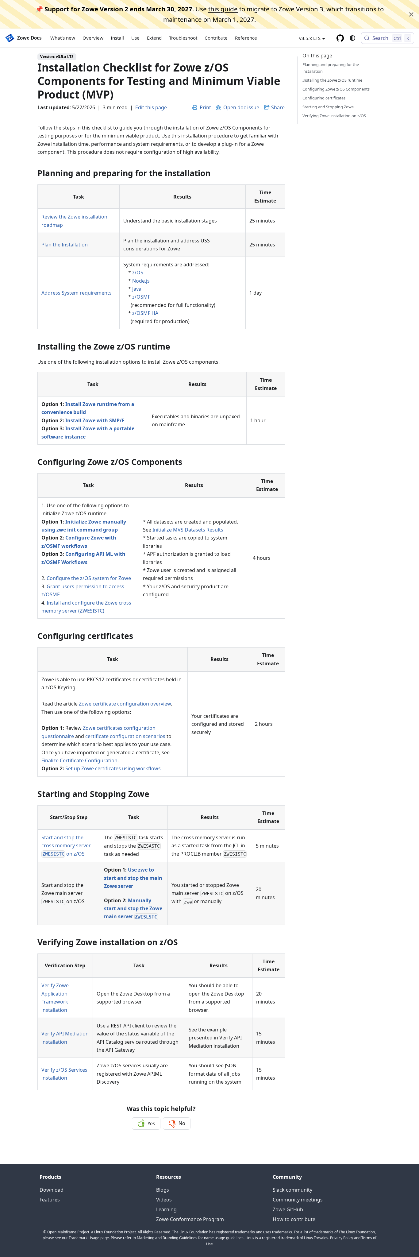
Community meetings (298, 1199)
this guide (223, 9)
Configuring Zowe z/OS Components (336, 89)
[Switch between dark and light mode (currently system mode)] (352, 38)
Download (51, 1189)
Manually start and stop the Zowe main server (133, 908)
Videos (164, 1199)
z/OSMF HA (145, 313)
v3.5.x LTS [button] (310, 38)
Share (278, 107)
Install (117, 38)
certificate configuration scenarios (125, 736)
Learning (166, 1209)
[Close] (411, 14)
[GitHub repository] (340, 38)
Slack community (292, 1189)
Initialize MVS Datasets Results (187, 529)
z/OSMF (141, 296)
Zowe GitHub (288, 1209)
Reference (246, 38)
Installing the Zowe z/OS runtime (332, 80)
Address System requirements (76, 292)
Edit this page (151, 107)
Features (50, 1199)
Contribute (216, 38)
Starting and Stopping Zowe (328, 107)
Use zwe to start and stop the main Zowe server (133, 877)
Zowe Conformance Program (190, 1219)
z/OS (137, 272)
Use (135, 38)
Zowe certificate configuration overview (125, 703)
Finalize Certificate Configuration (79, 760)
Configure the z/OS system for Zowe (89, 578)
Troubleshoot (183, 38)
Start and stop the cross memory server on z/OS (66, 845)
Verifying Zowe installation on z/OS (334, 115)
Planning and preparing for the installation (330, 68)
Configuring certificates (323, 98)
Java (136, 288)
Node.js (141, 280)
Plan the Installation (64, 244)
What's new (62, 38)
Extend (154, 38)
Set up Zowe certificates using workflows (113, 768)
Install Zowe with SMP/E (95, 420)
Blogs (162, 1189)
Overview (93, 38)
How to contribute (294, 1219)
